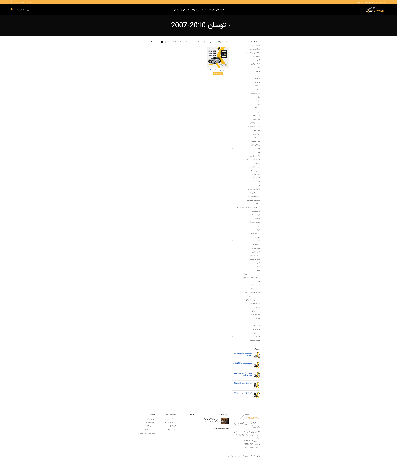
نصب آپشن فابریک (149, 430)
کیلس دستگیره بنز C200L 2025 (242, 363)
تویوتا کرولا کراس (255, 123)
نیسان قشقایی (255, 314)
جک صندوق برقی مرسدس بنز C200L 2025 (243, 354)
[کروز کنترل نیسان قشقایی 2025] (256, 385)
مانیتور (258, 270)
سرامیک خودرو (150, 422)
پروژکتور (257, 101)
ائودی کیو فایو (255, 64)
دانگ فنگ (257, 163)
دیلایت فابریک (256, 174)
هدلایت (258, 318)
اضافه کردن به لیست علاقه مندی (208, 59)
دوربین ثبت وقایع (254, 171)
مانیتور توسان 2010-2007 (218, 70)
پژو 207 (257, 108)
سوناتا (258, 204)
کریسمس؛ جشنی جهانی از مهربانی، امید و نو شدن (211, 420)
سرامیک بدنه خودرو (254, 189)
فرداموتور (257, 219)
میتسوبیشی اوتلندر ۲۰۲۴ (252, 292)
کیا (259, 241)
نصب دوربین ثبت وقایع (253, 300)
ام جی (258, 71)
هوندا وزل (257, 333)
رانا (259, 182)
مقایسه (208, 50)
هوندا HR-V (256, 325)
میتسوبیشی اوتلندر (254, 285)
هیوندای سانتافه (255, 340)
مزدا (259, 281)
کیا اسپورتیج (256, 244)
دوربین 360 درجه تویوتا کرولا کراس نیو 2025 (243, 374)
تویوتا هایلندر (256, 137)
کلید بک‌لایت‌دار (255, 233)
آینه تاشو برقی (256, 56)
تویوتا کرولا (256, 119)
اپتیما (258, 67)
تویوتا (258, 112)
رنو (259, 185)
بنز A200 (257, 78)
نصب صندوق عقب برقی (147, 433)
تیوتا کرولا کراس (255, 145)
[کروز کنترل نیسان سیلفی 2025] (256, 395)
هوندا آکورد (256, 329)
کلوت (258, 230)
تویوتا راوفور (256, 115)
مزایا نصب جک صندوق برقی (251, 274)
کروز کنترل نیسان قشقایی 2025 (242, 383)
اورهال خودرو (151, 419)
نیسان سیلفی (256, 311)
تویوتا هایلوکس (255, 141)
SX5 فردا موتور (255, 45)
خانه (227, 42)
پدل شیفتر (257, 97)
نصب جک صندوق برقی (253, 296)
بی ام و (258, 90)
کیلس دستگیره (255, 255)
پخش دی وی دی (170, 422)
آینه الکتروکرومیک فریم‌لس (252, 53)
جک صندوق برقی (255, 156)
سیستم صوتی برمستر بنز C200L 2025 (248, 208)
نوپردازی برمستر (255, 303)
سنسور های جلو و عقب (253, 196)
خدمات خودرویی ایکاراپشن (252, 160)
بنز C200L (257, 86)
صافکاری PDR (150, 426)
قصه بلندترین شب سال (221, 428)
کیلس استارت (256, 248)
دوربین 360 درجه (255, 167)
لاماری (258, 263)
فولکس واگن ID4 (255, 222)
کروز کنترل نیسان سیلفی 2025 (243, 393)
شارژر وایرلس (256, 211)
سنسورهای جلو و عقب (253, 200)
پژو (259, 104)
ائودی (258, 60)
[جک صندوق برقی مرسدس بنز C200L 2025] (256, 355)
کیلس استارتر (256, 252)
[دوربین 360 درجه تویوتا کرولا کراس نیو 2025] (256, 375)
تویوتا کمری (256, 130)
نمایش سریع (208, 54)
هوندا (258, 322)
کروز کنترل (257, 226)
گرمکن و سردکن (255, 259)
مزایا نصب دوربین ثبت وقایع (251, 278)
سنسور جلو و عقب (254, 193)
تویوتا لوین (256, 134)
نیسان (258, 307)
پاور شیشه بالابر (255, 93)
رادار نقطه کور (256, 178)
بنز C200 (257, 82)
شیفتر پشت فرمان (254, 215)
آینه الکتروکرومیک (255, 49)
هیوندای (257, 337)
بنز (259, 75)
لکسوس (257, 267)
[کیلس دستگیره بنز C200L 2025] (256, 365)
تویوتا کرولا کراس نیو (254, 126)
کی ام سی (257, 237)
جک (259, 149)
